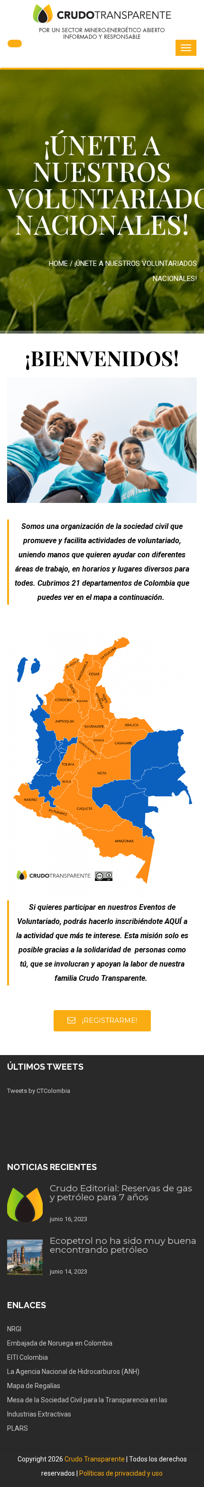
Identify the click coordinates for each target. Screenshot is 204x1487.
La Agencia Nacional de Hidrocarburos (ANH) (73, 1371)
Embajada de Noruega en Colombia (59, 1343)
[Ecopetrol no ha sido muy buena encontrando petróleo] (25, 1257)
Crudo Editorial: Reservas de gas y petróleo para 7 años (121, 1193)
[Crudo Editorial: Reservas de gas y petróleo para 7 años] (25, 1205)
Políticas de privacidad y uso (121, 1473)
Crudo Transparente (95, 1459)
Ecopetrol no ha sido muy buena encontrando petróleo (123, 1245)
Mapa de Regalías (33, 1386)
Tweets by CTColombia (38, 1090)
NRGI (14, 1329)
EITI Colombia (27, 1357)
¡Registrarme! (108, 1020)
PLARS (17, 1428)
